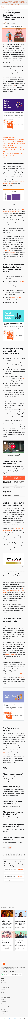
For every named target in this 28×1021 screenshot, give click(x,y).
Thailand (21, 677)
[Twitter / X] (2, 971)
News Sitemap (4, 1015)
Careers (3, 985)
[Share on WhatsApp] (4, 854)
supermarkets (11, 252)
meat (22, 378)
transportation (6, 250)
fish (14, 85)
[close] (26, 3)
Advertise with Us (5, 987)
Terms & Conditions (5, 997)
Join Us (6, 26)
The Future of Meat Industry (10, 155)
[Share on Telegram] (14, 854)
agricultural (22, 281)
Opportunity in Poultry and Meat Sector (13, 147)
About (2, 980)
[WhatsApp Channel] (15, 971)
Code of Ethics (4, 1011)
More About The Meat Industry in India (13, 153)
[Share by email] (19, 854)
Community (3, 989)
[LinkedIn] (6, 971)
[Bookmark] (24, 854)
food (4, 752)
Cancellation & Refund (6, 1003)
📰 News (9, 847)
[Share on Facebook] (9, 854)
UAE (21, 673)
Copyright (3, 999)
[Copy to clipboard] (22, 854)
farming (16, 745)
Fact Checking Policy (5, 1013)
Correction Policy (5, 1006)
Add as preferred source (17, 26)
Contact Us (3, 982)
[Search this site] (22, 7)
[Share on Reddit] (17, 854)
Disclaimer (3, 1001)
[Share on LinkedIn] (11, 854)
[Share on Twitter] (6, 854)
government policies (15, 297)
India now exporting (10, 654)
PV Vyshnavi (10, 22)
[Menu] (26, 7)
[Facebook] (4, 971)
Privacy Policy (4, 995)
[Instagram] (8, 971)
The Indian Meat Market (9, 137)
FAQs (4, 157)
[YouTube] (10, 971)
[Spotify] (13, 971)
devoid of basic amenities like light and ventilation (14, 590)
